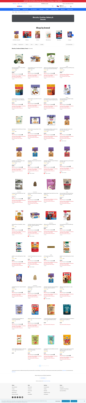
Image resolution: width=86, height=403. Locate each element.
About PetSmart (14, 387)
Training (45, 388)
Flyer (18, 3)
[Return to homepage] (19, 6)
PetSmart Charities (15, 394)
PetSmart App (14, 392)
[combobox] (41, 6)
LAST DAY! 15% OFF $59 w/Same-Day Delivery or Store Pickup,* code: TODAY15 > (43, 1)
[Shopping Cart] (72, 6)
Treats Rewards (14, 390)
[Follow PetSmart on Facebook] (13, 397)
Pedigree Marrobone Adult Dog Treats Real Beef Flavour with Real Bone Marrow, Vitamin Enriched (67, 349)
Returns (29, 392)
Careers (13, 388)
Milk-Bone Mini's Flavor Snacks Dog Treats (34, 318)
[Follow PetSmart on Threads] (17, 397)
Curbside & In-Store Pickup (64, 388)
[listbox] (43, 35)
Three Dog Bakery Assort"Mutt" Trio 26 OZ (34, 98)
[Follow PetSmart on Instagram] (15, 397)
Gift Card (14, 3)
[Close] (84, 401)
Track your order (24, 3)
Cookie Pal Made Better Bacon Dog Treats (34, 256)
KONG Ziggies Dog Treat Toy (48, 256)
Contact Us (30, 388)
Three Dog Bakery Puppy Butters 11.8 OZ (34, 129)
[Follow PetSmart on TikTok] (20, 397)
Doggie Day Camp (47, 392)
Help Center (30, 387)
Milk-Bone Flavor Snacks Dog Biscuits (50, 224)
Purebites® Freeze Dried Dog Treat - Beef (18, 193)
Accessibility (30, 394)
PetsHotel (45, 390)
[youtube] (22, 397)
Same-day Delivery (63, 390)
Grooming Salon (46, 387)
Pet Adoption (46, 394)
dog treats (64, 370)
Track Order (30, 390)
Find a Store (62, 387)
